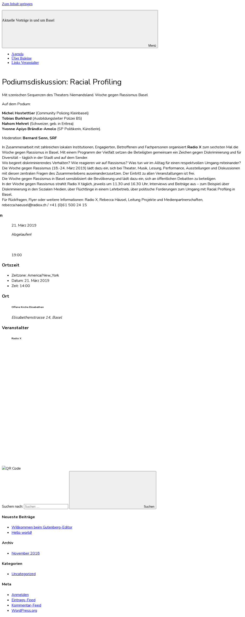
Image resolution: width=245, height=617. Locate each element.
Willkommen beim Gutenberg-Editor (41, 527)
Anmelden (20, 594)
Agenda (17, 54)
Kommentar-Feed (26, 605)
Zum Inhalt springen (17, 4)
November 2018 (25, 553)
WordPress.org (24, 610)
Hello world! (21, 532)
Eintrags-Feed (23, 600)
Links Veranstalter (25, 63)
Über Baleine (21, 58)
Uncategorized (23, 574)
